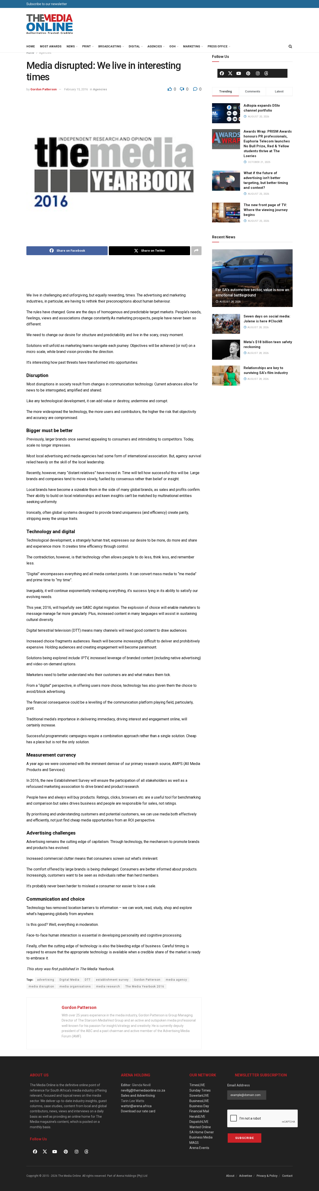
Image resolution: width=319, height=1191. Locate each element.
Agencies (154, 46)
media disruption (41, 986)
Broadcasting (109, 46)
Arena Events (199, 1148)
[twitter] (230, 73)
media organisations (75, 986)
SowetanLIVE (199, 1095)
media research (108, 986)
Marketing (191, 46)
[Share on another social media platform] (196, 250)
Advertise (245, 1175)
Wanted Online (200, 1127)
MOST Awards (50, 46)
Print (86, 46)
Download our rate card (138, 1111)
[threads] (266, 73)
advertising (45, 979)
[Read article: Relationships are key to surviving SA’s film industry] (226, 376)
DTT (88, 979)
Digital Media (69, 979)
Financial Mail (199, 1111)
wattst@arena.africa (136, 1106)
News (71, 46)
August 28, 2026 (230, 301)
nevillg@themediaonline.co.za (143, 1090)
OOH (172, 46)
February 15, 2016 (76, 89)
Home (30, 46)
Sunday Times (200, 1090)
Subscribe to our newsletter (46, 4)
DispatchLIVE (199, 1122)
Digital (134, 46)
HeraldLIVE (197, 1116)
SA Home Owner (201, 1132)
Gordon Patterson (43, 89)
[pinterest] (248, 73)
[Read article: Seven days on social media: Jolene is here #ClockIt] (226, 324)
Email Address (238, 1085)
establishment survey (112, 979)
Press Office (217, 46)
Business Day (199, 1106)
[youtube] (238, 73)
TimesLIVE (197, 1085)
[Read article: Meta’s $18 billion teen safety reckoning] (226, 350)
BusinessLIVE (199, 1101)
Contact (287, 1175)
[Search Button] (290, 46)
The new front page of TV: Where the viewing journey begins (266, 210)
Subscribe (244, 1138)
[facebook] (222, 73)
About (230, 1175)
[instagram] (258, 73)
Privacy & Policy (267, 1175)
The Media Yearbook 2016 (144, 986)
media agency (176, 979)
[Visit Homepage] (49, 24)
